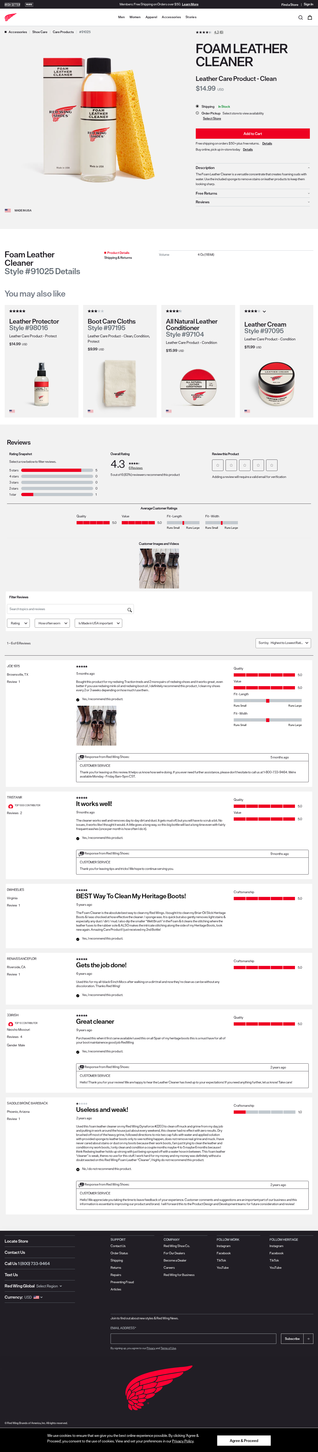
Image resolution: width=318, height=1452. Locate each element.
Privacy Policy (182, 1441)
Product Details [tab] (118, 253)
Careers (169, 1267)
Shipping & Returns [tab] (118, 258)
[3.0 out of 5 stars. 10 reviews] (96, 311)
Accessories (171, 17)
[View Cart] (310, 17)
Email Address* (123, 1328)
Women (135, 17)
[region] (159, 1440)
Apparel (151, 17)
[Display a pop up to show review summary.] (265, 313)
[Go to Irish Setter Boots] (12, 4)
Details (267, 143)
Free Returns (206, 193)
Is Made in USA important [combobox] (96, 623)
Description (205, 167)
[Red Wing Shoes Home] (11, 17)
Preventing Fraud (122, 1282)
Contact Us (15, 1252)
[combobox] (287, 643)
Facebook (224, 1253)
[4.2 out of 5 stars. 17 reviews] (174, 311)
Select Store (212, 118)
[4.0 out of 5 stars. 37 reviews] (253, 311)
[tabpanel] (236, 254)
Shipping (117, 1260)
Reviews (203, 202)
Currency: (14, 1297)
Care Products (63, 32)
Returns (116, 1267)
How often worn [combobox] (49, 623)
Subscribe (292, 1339)
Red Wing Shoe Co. (177, 1246)
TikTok (221, 1260)
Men (121, 17)
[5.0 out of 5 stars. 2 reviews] (18, 311)
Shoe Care (39, 32)
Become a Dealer (175, 1260)
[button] (217, 465)
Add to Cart (253, 133)
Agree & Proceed (244, 1440)
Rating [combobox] (15, 623)
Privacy (151, 1348)
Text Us (11, 1274)
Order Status (119, 1253)
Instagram (223, 1246)
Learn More (190, 4)
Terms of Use (168, 1348)
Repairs (116, 1275)
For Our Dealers (174, 1253)
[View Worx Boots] (29, 4)
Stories (191, 17)
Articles (116, 1289)
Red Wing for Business (179, 1275)
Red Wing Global (20, 1286)
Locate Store (16, 1241)
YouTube (223, 1267)
